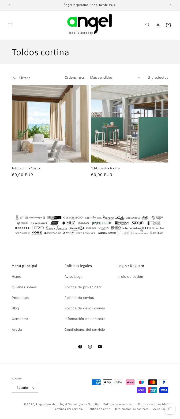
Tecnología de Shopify (83, 404)
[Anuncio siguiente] (171, 5)
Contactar (20, 319)
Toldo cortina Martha (105, 168)
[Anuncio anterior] (9, 5)
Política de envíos (79, 298)
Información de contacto (84, 319)
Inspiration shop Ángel (52, 404)
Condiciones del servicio (84, 329)
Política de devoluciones (84, 308)
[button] (10, 25)
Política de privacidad (82, 287)
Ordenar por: (75, 77)
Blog (15, 308)
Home (16, 276)
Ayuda (17, 329)
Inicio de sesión (130, 276)
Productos (20, 298)
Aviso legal (160, 409)
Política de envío (99, 409)
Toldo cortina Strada (26, 168)
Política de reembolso (118, 404)
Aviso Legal (73, 276)
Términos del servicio (68, 409)
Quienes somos (24, 287)
